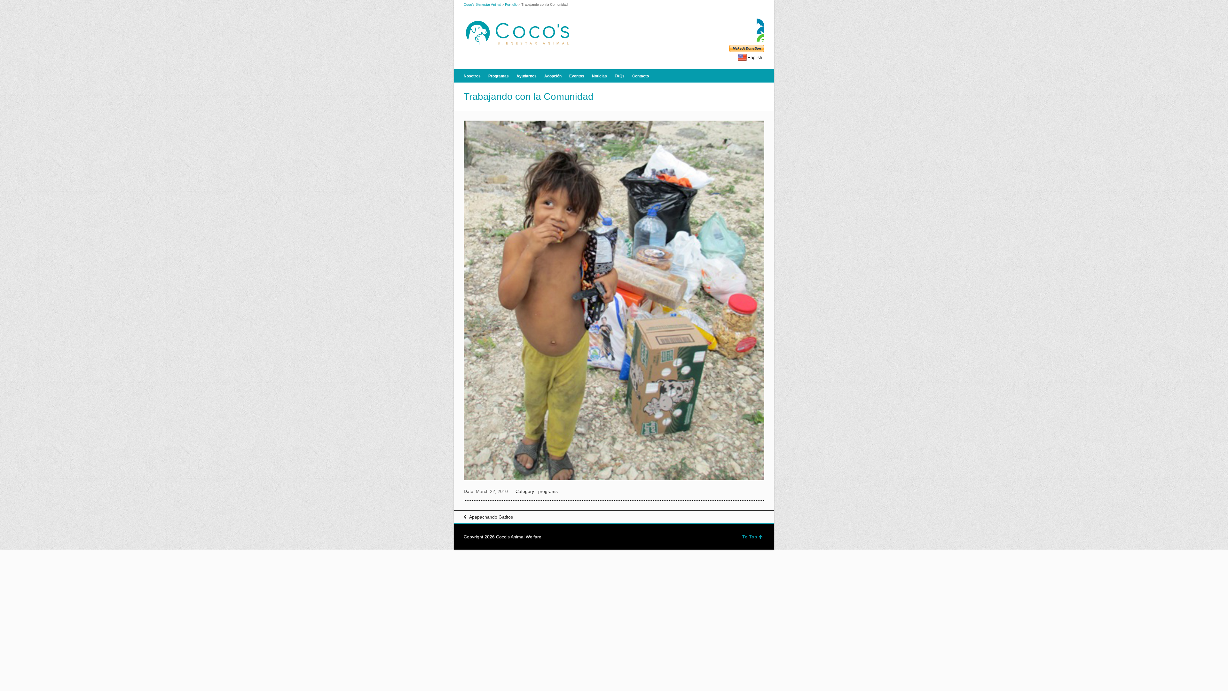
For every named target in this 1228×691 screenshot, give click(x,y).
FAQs (620, 76)
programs (548, 491)
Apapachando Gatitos (491, 517)
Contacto (640, 76)
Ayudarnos (526, 76)
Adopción (553, 76)
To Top (749, 536)
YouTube (760, 38)
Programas (498, 76)
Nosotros (472, 76)
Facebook (760, 22)
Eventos (576, 76)
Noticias (599, 76)
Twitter (760, 30)
